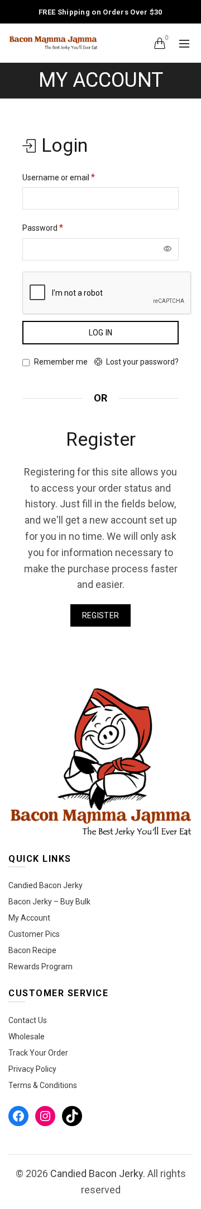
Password (42, 227)
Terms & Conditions (42, 1085)
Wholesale (26, 1036)
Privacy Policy (32, 1069)
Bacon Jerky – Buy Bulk (49, 901)
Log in (101, 332)
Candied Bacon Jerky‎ (96, 1173)
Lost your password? (142, 361)
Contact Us (27, 1020)
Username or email (58, 177)
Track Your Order (38, 1052)
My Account (29, 917)
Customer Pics (34, 934)
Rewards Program (40, 966)
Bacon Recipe (32, 950)
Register (100, 615)
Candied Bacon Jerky (45, 885)
